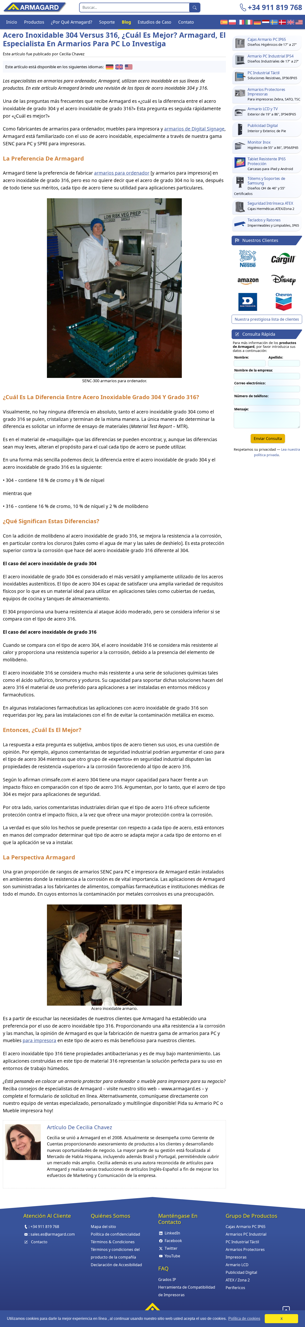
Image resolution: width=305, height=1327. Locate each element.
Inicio (11, 22)
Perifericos (235, 1287)
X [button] (281, 1319)
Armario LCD (237, 1264)
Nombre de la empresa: (253, 370)
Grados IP (167, 1279)
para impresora (39, 1040)
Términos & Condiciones (113, 1241)
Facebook (173, 1240)
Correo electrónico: (250, 383)
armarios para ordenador (121, 173)
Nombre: (241, 357)
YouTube (172, 1256)
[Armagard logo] (152, 1308)
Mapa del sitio (103, 1226)
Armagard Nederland (264, 22)
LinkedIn (172, 1233)
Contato (186, 22)
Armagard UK (289, 22)
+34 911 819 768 (275, 7)
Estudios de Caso (154, 22)
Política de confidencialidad (115, 1234)
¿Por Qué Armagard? (71, 22)
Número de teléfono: (251, 396)
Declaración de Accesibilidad (116, 1264)
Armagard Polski (231, 22)
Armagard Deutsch (256, 22)
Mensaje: (241, 409)
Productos (34, 22)
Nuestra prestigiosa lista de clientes (267, 319)
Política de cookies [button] (244, 1319)
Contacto (39, 1241)
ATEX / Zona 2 (238, 1280)
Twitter (171, 1248)
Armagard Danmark (281, 22)
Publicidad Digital (241, 1272)
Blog (126, 22)
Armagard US (298, 22)
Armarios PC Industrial (246, 1234)
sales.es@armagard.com (52, 1234)
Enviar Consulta (268, 438)
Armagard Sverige (273, 22)
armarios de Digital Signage (194, 128)
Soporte (107, 22)
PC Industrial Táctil (242, 1241)
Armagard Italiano (248, 22)
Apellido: (276, 357)
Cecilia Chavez (94, 1127)
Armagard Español (223, 22)
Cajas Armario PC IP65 (245, 1226)
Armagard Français (239, 22)
